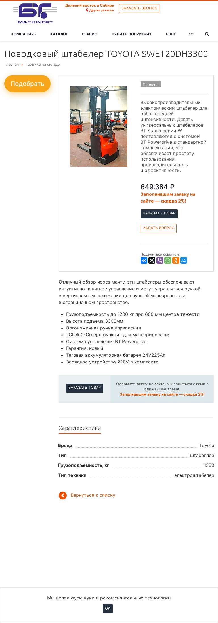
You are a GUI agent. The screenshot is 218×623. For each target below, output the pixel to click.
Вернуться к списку (93, 495)
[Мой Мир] (183, 260)
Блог (171, 34)
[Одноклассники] (175, 260)
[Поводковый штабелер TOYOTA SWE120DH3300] (98, 126)
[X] (151, 260)
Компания (23, 34)
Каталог (59, 34)
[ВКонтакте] (144, 260)
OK (107, 608)
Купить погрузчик (132, 34)
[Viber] (159, 260)
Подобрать (27, 83)
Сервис (89, 34)
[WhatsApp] (167, 260)
